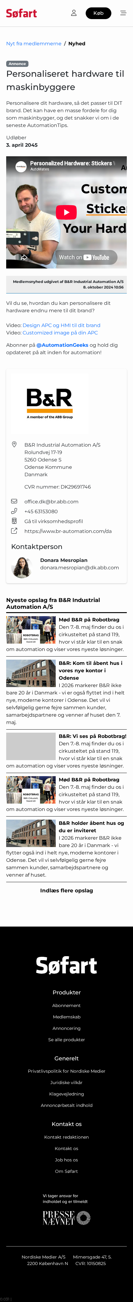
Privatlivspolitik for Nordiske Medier (66, 1071)
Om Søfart (66, 1171)
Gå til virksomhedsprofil (53, 521)
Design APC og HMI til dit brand (62, 325)
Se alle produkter (66, 1039)
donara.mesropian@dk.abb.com (79, 568)
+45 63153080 (41, 511)
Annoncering (67, 1028)
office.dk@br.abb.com (51, 502)
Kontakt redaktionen (66, 1137)
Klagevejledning (66, 1094)
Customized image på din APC (60, 333)
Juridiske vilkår (66, 1082)
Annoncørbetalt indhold (66, 1105)
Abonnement (66, 1005)
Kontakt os (66, 1148)
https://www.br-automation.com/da (68, 531)
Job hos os (66, 1160)
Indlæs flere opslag (66, 890)
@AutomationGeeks (62, 345)
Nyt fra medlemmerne (34, 44)
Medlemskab (66, 1017)
